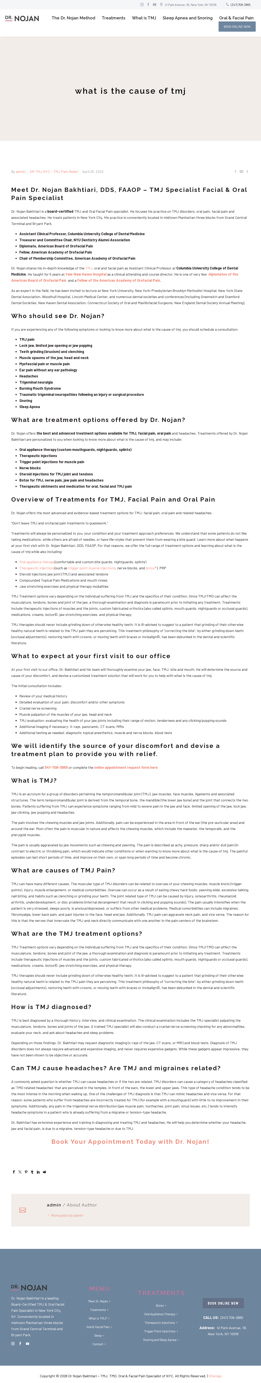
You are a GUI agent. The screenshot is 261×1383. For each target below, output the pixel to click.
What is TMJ (144, 18)
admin (20, 171)
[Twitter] (20, 1172)
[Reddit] (44, 1172)
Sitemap (215, 1376)
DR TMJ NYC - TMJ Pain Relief (54, 171)
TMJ (88, 268)
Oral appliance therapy (37, 562)
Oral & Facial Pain (236, 18)
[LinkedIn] (38, 1172)
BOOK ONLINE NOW (237, 26)
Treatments (113, 18)
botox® (151, 568)
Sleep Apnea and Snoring (188, 18)
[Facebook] (13, 1172)
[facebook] (20, 1343)
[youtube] (27, 1343)
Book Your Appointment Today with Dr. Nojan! (130, 1141)
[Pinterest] (26, 1172)
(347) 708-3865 (231, 1317)
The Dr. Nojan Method (73, 18)
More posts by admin (67, 1215)
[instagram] (12, 1343)
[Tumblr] (32, 1172)
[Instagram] (142, 4)
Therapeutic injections (37, 568)
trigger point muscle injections (91, 568)
